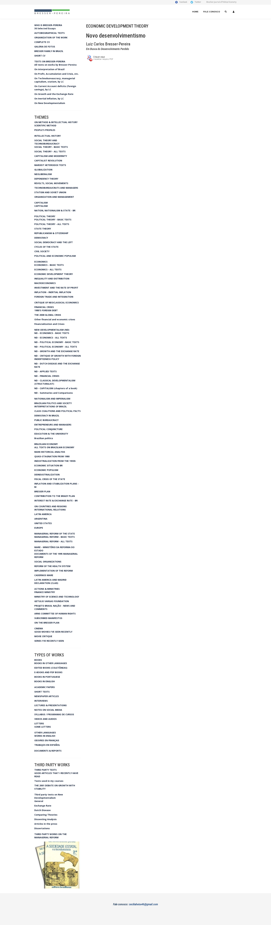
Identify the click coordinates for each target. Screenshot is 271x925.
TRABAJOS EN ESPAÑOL (47, 744)
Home (195, 12)
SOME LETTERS (42, 726)
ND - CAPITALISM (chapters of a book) (55, 388)
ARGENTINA (40, 518)
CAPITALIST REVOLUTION (48, 160)
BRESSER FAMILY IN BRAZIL (48, 51)
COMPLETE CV (42, 42)
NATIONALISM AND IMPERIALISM (52, 398)
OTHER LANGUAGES (45, 732)
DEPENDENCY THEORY (46, 178)
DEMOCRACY (41, 237)
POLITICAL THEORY (44, 216)
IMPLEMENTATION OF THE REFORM (53, 570)
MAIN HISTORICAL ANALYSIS (49, 451)
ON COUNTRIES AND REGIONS (50, 506)
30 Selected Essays (45, 28)
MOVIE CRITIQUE (43, 636)
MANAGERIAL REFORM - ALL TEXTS (53, 541)
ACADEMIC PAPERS (44, 687)
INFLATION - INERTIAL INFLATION (52, 292)
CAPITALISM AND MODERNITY (50, 156)
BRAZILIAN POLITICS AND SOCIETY (53, 403)
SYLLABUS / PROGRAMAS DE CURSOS (54, 714)
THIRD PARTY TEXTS (45, 769)
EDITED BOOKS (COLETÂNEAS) (50, 667)
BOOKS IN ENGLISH (44, 681)
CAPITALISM (41, 202)
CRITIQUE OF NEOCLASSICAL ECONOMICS (56, 302)
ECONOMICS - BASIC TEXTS (49, 264)
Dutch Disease (42, 810)
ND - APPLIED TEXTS (45, 371)
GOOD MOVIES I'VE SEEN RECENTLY (53, 631)
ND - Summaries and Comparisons (53, 392)
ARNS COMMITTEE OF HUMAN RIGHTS (55, 613)
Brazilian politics (43, 438)
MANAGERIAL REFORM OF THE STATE (54, 533)
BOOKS (38, 659)
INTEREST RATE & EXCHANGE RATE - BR (56, 500)
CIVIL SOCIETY (41, 251)
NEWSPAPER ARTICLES (46, 696)
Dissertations (42, 828)
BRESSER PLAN (42, 491)
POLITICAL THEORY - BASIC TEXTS (52, 219)
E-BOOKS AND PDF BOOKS (48, 672)
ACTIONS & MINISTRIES (47, 588)
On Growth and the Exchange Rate (53, 94)
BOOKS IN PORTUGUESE (47, 676)
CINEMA (38, 628)
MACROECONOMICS (45, 283)
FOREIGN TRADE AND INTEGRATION (53, 296)
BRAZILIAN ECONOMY (46, 444)
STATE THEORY (42, 228)
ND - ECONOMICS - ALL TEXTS (50, 337)
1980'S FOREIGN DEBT (46, 310)
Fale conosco (211, 12)
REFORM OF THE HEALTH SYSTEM (52, 566)
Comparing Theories (45, 814)
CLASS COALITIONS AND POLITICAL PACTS (57, 411)
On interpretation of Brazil (49, 69)
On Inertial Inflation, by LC (49, 98)
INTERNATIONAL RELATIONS (50, 509)
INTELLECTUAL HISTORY (47, 135)
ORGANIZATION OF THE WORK (50, 37)
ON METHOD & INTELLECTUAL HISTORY (55, 122)
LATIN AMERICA (43, 514)
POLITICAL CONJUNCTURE (48, 429)
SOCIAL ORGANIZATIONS (47, 561)
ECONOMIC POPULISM (46, 470)
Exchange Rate (42, 805)
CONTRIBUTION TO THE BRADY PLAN (54, 496)
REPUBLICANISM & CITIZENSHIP (51, 233)
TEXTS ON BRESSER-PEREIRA (49, 61)
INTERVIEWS (41, 700)
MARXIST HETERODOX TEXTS (50, 165)
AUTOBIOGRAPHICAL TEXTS (49, 32)
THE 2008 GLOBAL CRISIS (47, 314)
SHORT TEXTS (42, 691)
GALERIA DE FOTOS (44, 46)
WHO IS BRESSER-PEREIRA (48, 25)
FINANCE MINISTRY (44, 592)
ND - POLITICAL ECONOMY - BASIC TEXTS (56, 342)
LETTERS (39, 723)
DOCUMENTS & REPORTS (47, 750)
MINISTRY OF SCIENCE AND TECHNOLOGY (56, 596)
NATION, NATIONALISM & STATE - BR (54, 210)
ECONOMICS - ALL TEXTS (47, 269)
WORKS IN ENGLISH (44, 735)
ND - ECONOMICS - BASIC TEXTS (51, 333)
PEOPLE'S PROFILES (44, 130)
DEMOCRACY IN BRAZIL (46, 415)
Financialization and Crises (49, 323)
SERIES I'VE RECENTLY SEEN (49, 640)
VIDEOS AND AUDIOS (45, 718)
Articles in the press (45, 823)
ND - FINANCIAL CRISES (46, 375)
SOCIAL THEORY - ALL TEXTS (50, 151)
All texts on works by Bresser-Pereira (55, 64)
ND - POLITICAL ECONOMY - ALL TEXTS (55, 346)
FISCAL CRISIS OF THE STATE (49, 479)
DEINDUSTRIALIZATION (47, 474)
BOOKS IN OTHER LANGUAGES (50, 663)
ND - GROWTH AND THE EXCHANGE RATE (56, 351)
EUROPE (38, 527)
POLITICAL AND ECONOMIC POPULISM (55, 255)
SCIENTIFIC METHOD (45, 125)
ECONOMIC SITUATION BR (48, 465)
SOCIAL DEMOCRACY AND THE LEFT (53, 242)
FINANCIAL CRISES (44, 307)
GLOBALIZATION (43, 169)
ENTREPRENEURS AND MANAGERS (52, 424)
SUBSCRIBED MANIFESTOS (48, 618)
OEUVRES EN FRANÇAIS (46, 740)
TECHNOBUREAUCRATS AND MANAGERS (56, 187)
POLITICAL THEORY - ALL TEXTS (51, 224)
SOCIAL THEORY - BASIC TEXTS (51, 146)
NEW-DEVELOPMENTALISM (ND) (51, 329)
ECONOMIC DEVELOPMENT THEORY (53, 274)
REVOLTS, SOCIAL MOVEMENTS (51, 183)
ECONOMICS (41, 261)
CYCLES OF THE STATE (46, 246)
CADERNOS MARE (43, 575)
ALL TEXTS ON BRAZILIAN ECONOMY (54, 447)
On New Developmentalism (49, 103)
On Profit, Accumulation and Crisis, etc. (56, 73)
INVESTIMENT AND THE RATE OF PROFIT (56, 287)
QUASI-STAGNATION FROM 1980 (51, 456)
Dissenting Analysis (45, 819)
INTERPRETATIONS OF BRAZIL (50, 406)
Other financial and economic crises (54, 319)
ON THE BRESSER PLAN (46, 622)
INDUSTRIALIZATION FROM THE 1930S (55, 460)
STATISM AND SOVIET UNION (50, 192)
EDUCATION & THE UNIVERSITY (51, 433)
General (38, 801)
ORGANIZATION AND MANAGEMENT (54, 196)
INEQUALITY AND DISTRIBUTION (51, 278)
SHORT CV (39, 55)
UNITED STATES (43, 523)
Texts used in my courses (48, 780)
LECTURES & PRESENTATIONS (50, 705)
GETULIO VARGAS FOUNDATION (51, 601)
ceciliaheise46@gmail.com (143, 904)
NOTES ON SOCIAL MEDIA (48, 709)
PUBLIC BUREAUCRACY (46, 420)
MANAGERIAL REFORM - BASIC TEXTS (54, 536)
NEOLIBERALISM (43, 174)
